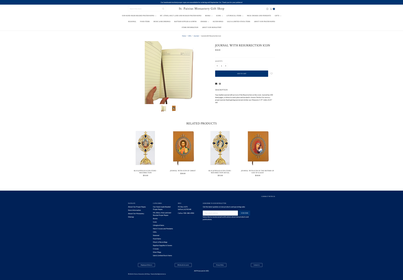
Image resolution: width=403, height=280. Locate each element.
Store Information (190, 27)
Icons (218, 16)
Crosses (203, 21)
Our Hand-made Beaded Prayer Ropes (138, 16)
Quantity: (219, 61)
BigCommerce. (161, 274)
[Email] (216, 84)
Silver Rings (218, 21)
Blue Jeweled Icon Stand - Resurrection (145, 172)
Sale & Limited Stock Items (238, 21)
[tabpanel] (145, 154)
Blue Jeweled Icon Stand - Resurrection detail (220, 172)
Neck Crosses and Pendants (259, 16)
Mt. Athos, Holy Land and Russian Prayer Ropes (180, 16)
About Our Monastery (211, 27)
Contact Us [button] (257, 265)
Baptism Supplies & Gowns (185, 21)
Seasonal (132, 21)
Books (208, 16)
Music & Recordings (161, 21)
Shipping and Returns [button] (146, 265)
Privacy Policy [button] (220, 265)
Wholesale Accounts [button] (183, 265)
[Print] (220, 84)
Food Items (145, 21)
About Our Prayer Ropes (264, 21)
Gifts (277, 16)
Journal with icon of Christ (183, 171)
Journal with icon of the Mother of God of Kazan (257, 172)
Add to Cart (145, 161)
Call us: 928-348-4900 (186, 213)
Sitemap (131, 217)
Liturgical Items (234, 16)
